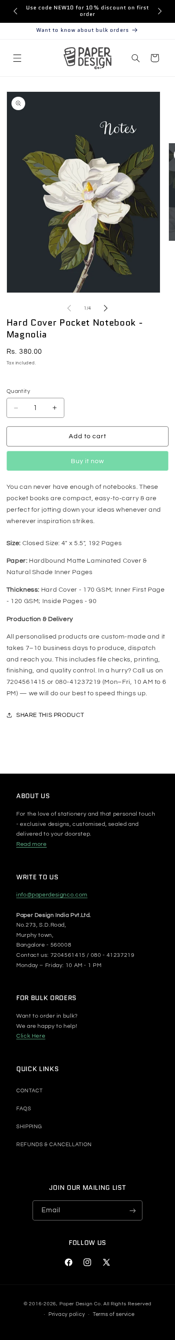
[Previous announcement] (15, 11)
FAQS (23, 1108)
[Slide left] (69, 308)
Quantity (18, 391)
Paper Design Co (80, 1304)
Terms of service (114, 1314)
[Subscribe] (132, 1210)
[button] (17, 58)
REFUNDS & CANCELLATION (54, 1144)
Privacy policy (66, 1314)
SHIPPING (29, 1126)
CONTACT (29, 1091)
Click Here (30, 1036)
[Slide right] (106, 308)
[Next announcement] (159, 11)
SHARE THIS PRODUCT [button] (50, 715)
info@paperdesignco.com (52, 895)
